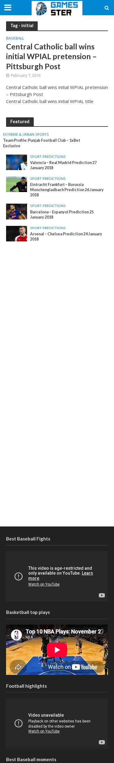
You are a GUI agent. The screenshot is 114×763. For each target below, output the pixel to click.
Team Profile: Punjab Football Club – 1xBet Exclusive (41, 143)
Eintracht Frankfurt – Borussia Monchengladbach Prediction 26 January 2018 (67, 189)
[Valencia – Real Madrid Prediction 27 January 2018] (16, 162)
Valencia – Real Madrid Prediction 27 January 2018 (63, 165)
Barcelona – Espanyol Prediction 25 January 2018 (62, 214)
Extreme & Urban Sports (26, 134)
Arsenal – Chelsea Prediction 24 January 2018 (66, 236)
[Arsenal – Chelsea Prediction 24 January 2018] (16, 233)
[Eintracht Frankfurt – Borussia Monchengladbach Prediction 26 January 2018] (16, 184)
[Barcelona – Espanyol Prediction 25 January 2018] (16, 211)
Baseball (15, 39)
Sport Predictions (48, 157)
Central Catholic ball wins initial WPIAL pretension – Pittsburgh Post (51, 56)
